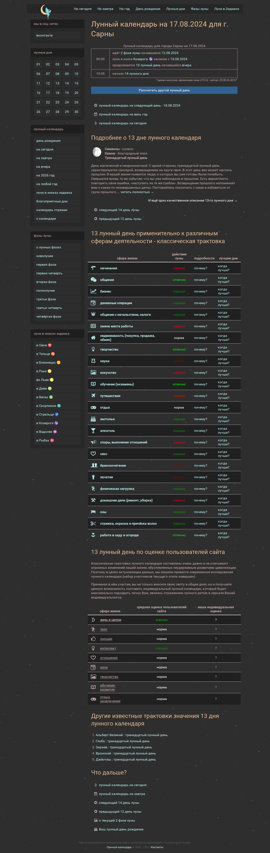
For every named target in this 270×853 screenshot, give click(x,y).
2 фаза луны (130, 53)
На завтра (105, 9)
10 (76, 74)
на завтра (44, 158)
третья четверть (49, 308)
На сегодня (83, 9)
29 (67, 112)
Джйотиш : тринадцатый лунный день (126, 759)
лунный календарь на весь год (123, 114)
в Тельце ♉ (45, 354)
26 (38, 112)
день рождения (48, 141)
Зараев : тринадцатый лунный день (124, 747)
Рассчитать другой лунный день (164, 90)
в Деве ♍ (44, 388)
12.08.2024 (170, 53)
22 (48, 102)
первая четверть (49, 273)
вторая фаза (46, 282)
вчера (186, 65)
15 (76, 83)
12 (48, 83)
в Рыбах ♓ (45, 440)
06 (38, 74)
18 (57, 93)
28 (57, 112)
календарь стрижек (52, 210)
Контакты (157, 847)
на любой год (46, 184)
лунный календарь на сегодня (123, 123)
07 (48, 74)
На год (124, 9)
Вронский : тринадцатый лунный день (126, 753)
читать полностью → (137, 192)
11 (38, 83)
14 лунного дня (137, 74)
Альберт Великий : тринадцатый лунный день (132, 735)
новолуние (44, 256)
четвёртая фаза (48, 316)
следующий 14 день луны (119, 210)
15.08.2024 (178, 59)
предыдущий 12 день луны (120, 219)
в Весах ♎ (44, 397)
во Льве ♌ (45, 380)
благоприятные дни (52, 201)
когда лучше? (224, 268)
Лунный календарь (119, 847)
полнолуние (45, 290)
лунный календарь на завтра (122, 794)
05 (76, 64)
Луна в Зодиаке (226, 9)
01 (38, 64)
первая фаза (46, 265)
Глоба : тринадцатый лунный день (123, 741)
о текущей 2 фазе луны (117, 820)
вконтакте (44, 35)
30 (76, 112)
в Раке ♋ (44, 371)
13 (57, 83)
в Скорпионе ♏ (48, 406)
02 (48, 64)
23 (57, 102)
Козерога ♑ (143, 59)
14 (67, 83)
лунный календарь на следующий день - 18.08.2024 (139, 105)
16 (38, 93)
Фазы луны (199, 9)
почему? (200, 268)
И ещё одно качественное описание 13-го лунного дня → (193, 200)
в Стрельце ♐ (47, 414)
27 (48, 112)
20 (76, 93)
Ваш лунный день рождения (121, 829)
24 (67, 102)
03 (57, 64)
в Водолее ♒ (46, 432)
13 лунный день (148, 65)
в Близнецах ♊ (48, 362)
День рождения (148, 9)
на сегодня (44, 149)
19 (67, 93)
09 (67, 74)
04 (67, 64)
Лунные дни (175, 9)
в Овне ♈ (44, 345)
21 (38, 102)
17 (48, 93)
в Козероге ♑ (47, 423)
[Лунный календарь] (46, 12)
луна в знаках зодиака (54, 193)
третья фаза (46, 299)
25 (76, 102)
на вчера (43, 167)
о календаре (46, 219)
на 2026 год (45, 175)
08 (57, 74)
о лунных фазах (48, 247)
